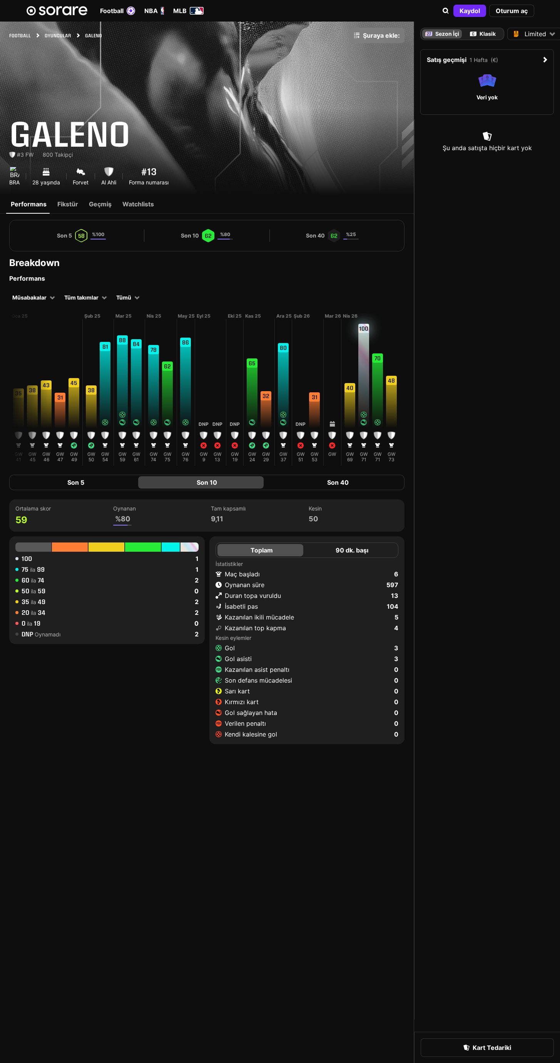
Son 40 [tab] (338, 482)
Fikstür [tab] (67, 204)
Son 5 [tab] (75, 482)
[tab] (483, 34)
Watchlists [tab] (138, 204)
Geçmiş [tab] (100, 204)
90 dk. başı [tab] (352, 550)
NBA (151, 11)
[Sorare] (57, 10)
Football (112, 11)
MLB (180, 11)
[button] (445, 10)
